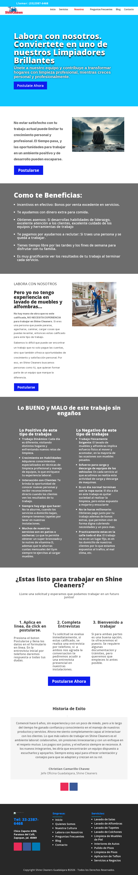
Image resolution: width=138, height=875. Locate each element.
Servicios (63, 9)
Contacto (129, 9)
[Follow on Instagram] (64, 787)
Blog (118, 9)
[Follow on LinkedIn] (36, 847)
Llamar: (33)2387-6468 (32, 3)
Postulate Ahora (30, 85)
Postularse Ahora (69, 681)
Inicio (53, 9)
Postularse (28, 170)
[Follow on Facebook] (74, 787)
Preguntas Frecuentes (101, 9)
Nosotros (79, 9)
